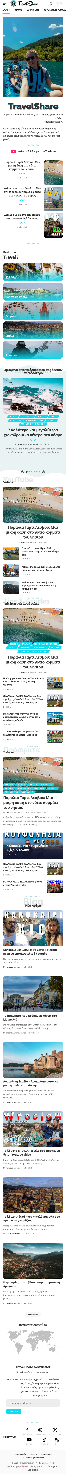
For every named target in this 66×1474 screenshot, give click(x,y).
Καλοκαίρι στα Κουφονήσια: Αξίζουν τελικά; (27, 848)
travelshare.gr (28, 542)
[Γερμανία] (33, 311)
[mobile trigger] (6, 3)
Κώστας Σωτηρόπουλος (28, 444)
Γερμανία (12, 316)
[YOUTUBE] (29, 1440)
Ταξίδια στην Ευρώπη (33, 424)
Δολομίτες (27, 417)
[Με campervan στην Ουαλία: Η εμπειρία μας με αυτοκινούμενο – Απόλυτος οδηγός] (55, 718)
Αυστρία (11, 355)
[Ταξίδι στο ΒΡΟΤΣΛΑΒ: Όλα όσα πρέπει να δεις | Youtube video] (33, 1129)
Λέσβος (12, 648)
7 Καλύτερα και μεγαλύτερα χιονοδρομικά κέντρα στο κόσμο (33, 432)
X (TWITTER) (55, 1434)
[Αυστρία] (33, 350)
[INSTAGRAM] (40, 1430)
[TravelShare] (24, 3)
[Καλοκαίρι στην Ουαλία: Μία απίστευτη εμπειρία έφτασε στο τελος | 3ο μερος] (53, 199)
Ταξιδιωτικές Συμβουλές (21, 603)
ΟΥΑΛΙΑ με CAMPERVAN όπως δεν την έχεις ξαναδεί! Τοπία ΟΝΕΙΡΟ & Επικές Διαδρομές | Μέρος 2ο (23, 699)
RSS (57, 1444)
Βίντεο (14, 644)
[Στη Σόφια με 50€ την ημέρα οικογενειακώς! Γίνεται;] (53, 225)
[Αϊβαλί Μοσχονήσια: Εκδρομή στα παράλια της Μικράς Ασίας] (11, 570)
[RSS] (57, 1440)
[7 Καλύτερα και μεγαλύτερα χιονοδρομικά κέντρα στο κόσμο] (33, 395)
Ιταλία (10, 336)
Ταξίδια (51, 420)
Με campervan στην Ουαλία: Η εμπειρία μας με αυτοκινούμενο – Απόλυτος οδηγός (22, 717)
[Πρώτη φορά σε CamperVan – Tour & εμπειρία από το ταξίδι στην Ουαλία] (55, 683)
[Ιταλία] (33, 330)
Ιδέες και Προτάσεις (45, 644)
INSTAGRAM (40, 1434)
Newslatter (12, 1379)
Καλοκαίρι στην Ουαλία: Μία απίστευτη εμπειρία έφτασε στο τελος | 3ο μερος (22, 192)
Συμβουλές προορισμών (33, 648)
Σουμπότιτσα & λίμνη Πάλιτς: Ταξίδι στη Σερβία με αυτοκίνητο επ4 (40, 551)
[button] (23, 471)
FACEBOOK (27, 1434)
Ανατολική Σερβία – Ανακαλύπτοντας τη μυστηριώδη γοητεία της (30, 1083)
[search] (51, 3)
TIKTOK (44, 1444)
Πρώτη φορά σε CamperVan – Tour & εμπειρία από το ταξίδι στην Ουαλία (23, 681)
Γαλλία (13, 417)
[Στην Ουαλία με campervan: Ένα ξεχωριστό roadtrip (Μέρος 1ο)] (55, 736)
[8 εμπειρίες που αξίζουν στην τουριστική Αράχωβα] (33, 1261)
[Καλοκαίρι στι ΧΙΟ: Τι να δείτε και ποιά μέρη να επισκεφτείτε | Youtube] (33, 928)
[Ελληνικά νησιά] (33, 292)
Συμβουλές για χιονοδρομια (27, 420)
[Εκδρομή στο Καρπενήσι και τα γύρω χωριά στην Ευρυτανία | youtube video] (11, 587)
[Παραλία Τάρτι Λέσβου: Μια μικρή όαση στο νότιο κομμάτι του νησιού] (53, 172)
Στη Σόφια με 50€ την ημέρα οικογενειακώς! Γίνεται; (22, 216)
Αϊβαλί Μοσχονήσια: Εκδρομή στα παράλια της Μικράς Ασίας (41, 568)
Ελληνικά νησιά (16, 297)
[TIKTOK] (44, 1440)
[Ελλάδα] (33, 272)
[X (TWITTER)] (55, 1430)
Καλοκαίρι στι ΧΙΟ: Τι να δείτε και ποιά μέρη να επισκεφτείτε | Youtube (30, 951)
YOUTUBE (29, 1444)
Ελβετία (41, 417)
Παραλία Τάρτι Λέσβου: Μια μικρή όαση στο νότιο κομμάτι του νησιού (22, 165)
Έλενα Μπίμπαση (13, 1234)
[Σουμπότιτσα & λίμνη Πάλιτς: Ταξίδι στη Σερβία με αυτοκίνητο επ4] (11, 553)
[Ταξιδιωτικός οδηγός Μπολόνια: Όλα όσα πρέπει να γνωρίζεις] (33, 1195)
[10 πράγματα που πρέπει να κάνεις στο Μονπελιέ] (33, 994)
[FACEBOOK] (27, 1430)
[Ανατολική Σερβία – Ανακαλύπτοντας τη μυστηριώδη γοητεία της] (33, 1060)
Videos (8, 482)
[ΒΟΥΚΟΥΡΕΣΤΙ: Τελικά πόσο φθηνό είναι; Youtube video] (55, 886)
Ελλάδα (11, 277)
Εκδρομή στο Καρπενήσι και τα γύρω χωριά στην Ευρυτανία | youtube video (39, 585)
